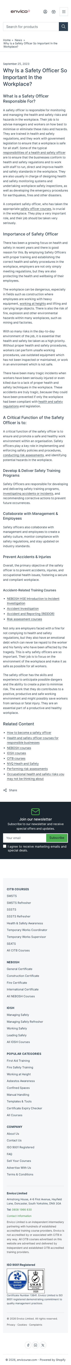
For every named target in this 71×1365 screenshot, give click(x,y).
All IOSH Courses (18, 1042)
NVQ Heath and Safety (23, 763)
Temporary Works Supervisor (26, 937)
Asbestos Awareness (21, 1081)
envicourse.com (27, 1359)
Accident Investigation (23, 608)
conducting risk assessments (23, 455)
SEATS (11, 943)
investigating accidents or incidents (28, 493)
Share (13, 790)
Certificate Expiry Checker (24, 1108)
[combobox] (35, 26)
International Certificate (23, 989)
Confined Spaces (18, 1088)
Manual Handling (18, 1094)
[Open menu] (64, 11)
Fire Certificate (17, 982)
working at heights (33, 303)
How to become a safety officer (29, 732)
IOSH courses (16, 753)
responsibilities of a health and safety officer (34, 152)
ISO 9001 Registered (20, 1147)
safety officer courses (35, 209)
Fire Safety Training (20, 1067)
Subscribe (56, 838)
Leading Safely (17, 1035)
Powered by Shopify (53, 1359)
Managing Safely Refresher (25, 1021)
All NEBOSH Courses (21, 996)
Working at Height (19, 1074)
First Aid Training (18, 1060)
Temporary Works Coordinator (27, 930)
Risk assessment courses (24, 619)
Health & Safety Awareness (25, 923)
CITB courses (16, 758)
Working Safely (17, 1028)
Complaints (35, 1324)
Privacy (11, 1324)
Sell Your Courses (19, 1161)
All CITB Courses (18, 950)
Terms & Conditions (20, 1174)
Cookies (22, 1324)
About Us (13, 1133)
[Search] (63, 26)
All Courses (14, 1115)
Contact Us (14, 1140)
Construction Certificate (23, 976)
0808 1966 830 (22, 1209)
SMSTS (12, 896)
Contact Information (19, 1215)
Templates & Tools (19, 1101)
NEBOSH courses (19, 748)
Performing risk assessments (27, 769)
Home (7, 40)
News (18, 40)
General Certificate (19, 969)
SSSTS (11, 909)
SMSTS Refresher (19, 903)
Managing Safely (18, 1015)
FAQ (9, 1154)
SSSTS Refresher (18, 916)
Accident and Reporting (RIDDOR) (31, 614)
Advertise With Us (19, 1167)
